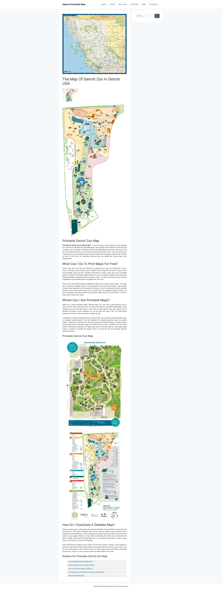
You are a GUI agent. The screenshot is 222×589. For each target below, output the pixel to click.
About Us (104, 4)
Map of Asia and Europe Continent (81, 568)
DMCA (144, 4)
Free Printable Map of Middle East (80, 561)
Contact (112, 4)
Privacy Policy (153, 4)
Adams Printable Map (73, 4)
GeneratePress (123, 586)
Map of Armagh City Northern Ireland (81, 565)
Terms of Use (122, 4)
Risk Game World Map (76, 575)
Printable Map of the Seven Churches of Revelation (86, 572)
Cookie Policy (134, 4)
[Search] (157, 16)
